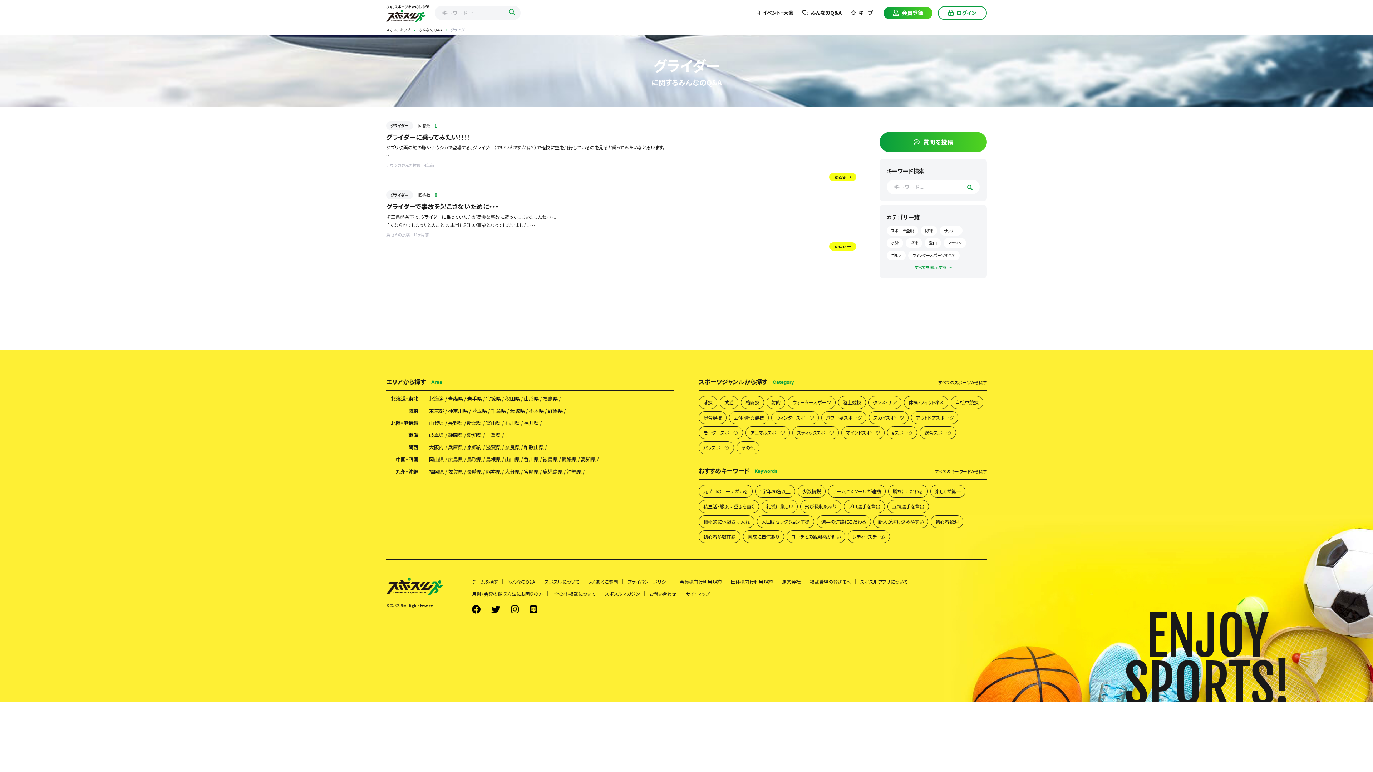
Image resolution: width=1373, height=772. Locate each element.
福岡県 (436, 471)
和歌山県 (534, 447)
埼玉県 (479, 410)
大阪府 (436, 447)
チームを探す (485, 581)
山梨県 (436, 422)
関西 (413, 447)
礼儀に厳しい (779, 506)
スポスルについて (562, 581)
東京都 (436, 410)
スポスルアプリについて (884, 581)
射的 (776, 402)
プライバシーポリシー (649, 581)
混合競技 (712, 417)
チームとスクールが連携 (857, 491)
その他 (748, 447)
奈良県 (512, 447)
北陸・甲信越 (404, 422)
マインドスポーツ (863, 432)
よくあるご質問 (603, 581)
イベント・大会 (777, 12)
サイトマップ (698, 593)
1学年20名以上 (775, 491)
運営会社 (791, 581)
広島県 (455, 459)
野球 (929, 230)
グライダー (399, 125)
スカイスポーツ (888, 417)
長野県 (455, 422)
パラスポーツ (716, 447)
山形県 (531, 398)
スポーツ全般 (902, 230)
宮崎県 (531, 471)
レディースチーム (868, 536)
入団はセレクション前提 (785, 521)
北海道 (436, 398)
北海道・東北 (404, 398)
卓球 (914, 243)
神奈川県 (458, 410)
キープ (866, 12)
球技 (708, 402)
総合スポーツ (937, 432)
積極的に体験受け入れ (726, 521)
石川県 (512, 422)
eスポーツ (902, 432)
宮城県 (493, 398)
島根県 (493, 459)
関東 (413, 410)
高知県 (588, 459)
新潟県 (474, 422)
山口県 (512, 459)
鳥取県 (474, 459)
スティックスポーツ (815, 432)
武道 (729, 402)
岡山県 (436, 459)
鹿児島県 (553, 471)
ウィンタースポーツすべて (933, 255)
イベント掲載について (574, 593)
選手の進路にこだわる (843, 521)
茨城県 (517, 410)
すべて (962, 382)
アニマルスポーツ (767, 432)
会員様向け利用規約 (701, 581)
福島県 (550, 398)
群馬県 (555, 410)
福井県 (531, 422)
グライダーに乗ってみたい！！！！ (428, 137)
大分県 (512, 471)
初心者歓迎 (947, 521)
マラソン (955, 243)
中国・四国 (407, 459)
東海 (413, 434)
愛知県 (474, 434)
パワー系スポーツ (844, 417)
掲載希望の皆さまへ (830, 581)
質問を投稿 (938, 142)
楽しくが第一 (948, 491)
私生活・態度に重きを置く (728, 506)
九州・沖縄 (407, 471)
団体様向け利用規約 (752, 581)
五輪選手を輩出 (908, 506)
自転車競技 (967, 402)
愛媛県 (569, 459)
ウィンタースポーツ (795, 417)
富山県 (493, 422)
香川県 (531, 459)
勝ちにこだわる (908, 491)
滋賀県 (493, 447)
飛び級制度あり (821, 506)
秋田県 (512, 398)
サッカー (951, 230)
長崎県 (474, 471)
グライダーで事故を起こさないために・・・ (442, 206)
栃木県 (536, 410)
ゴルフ (896, 255)
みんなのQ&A (826, 12)
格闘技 (752, 402)
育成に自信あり (763, 536)
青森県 (455, 398)
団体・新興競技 (749, 417)
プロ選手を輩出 (864, 506)
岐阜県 (436, 434)
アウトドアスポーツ (935, 417)
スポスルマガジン (622, 593)
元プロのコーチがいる (725, 491)
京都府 (474, 447)
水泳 (895, 243)
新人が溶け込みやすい (901, 521)
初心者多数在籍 (719, 536)
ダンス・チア (885, 402)
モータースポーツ (720, 432)
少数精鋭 (811, 491)
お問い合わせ (662, 593)
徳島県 (550, 459)
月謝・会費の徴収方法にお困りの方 (507, 593)
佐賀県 (455, 471)
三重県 (493, 434)
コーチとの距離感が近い (816, 536)
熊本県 (493, 471)
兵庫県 (455, 447)
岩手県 (474, 398)
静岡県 (455, 434)
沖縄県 (574, 471)
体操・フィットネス (926, 402)
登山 (933, 243)
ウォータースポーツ (811, 402)
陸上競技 (852, 402)
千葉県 (498, 410)
